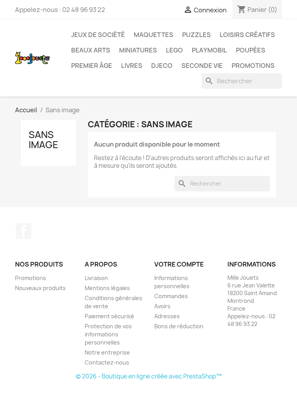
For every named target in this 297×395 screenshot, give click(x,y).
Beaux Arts (90, 50)
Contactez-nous (107, 362)
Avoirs (162, 306)
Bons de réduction (178, 326)
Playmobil (209, 50)
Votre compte (179, 264)
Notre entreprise (107, 352)
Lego (174, 50)
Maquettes (153, 34)
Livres (131, 65)
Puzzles (196, 34)
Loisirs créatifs (247, 34)
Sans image (43, 139)
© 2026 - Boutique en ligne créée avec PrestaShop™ (149, 376)
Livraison (96, 278)
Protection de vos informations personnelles (108, 334)
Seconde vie (202, 65)
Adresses (167, 316)
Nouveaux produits (40, 288)
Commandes (171, 296)
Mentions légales (107, 288)
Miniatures (138, 50)
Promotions (253, 65)
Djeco (161, 65)
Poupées (250, 50)
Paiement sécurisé (109, 316)
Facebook (23, 231)
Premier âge (91, 65)
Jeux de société (98, 34)
